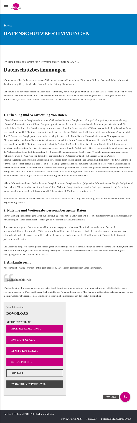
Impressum (91, 419)
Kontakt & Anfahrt (71, 419)
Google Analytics (74, 183)
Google (28, 175)
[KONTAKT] (125, 397)
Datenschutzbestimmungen (116, 419)
